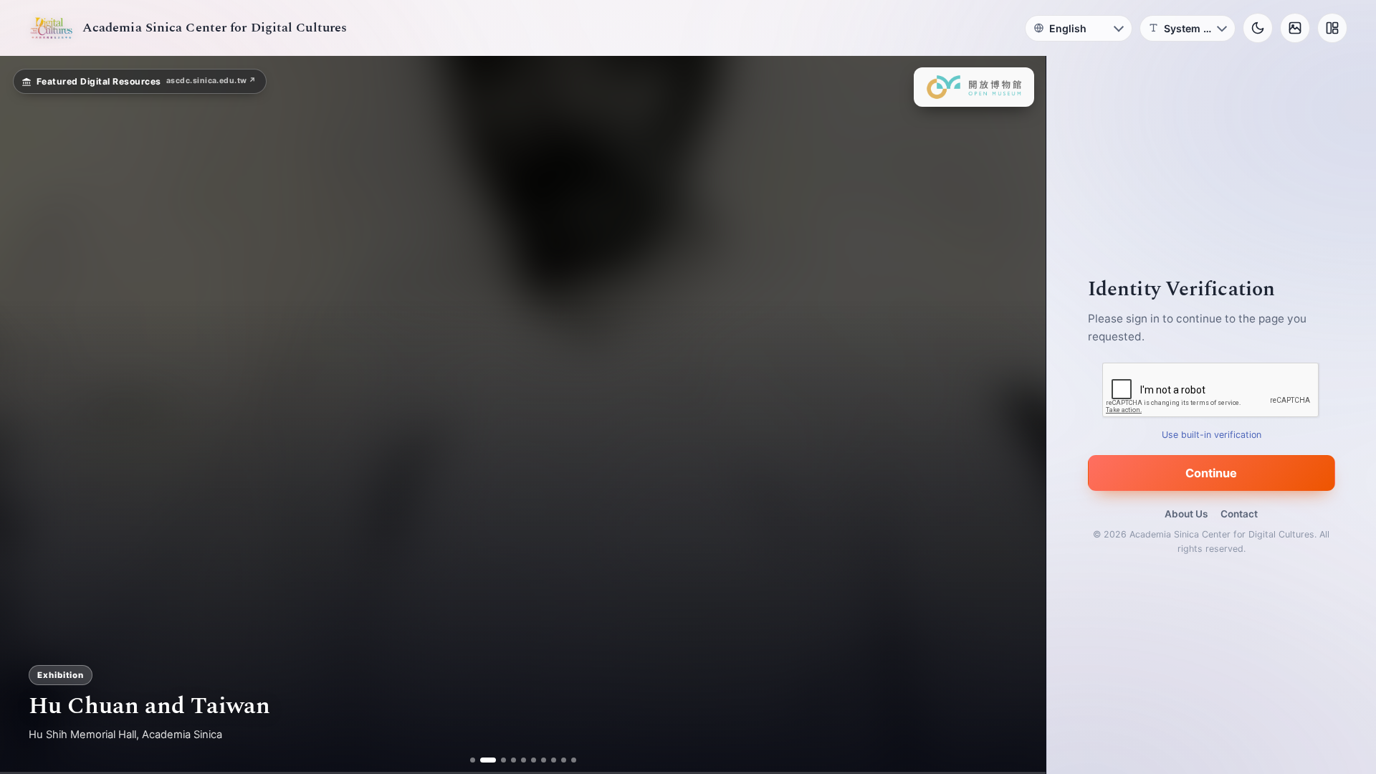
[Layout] (1332, 28)
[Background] (1295, 28)
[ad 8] (547, 760)
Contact (1239, 514)
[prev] (26, 415)
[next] (1020, 415)
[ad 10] (567, 760)
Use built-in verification (1211, 434)
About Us (1186, 514)
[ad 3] (497, 760)
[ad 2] (487, 760)
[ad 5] (517, 760)
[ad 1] (477, 760)
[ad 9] (557, 760)
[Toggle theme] (1258, 28)
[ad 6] (527, 760)
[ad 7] (537, 760)
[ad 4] (507, 760)
